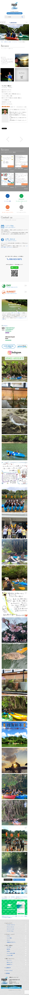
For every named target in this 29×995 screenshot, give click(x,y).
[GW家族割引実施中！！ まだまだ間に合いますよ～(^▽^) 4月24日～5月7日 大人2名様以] (14, 369)
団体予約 (8, 949)
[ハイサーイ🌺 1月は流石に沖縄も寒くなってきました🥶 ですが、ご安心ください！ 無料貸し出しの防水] (14, 708)
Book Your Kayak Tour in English (14, 13)
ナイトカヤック (14, 41)
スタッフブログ (9, 970)
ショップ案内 (9, 938)
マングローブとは (10, 931)
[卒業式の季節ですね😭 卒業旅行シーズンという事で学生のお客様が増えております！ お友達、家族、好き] (14, 525)
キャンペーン (9, 960)
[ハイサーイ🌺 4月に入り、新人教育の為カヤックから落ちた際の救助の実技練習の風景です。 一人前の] (14, 447)
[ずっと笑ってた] (21, 139)
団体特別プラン (9, 964)
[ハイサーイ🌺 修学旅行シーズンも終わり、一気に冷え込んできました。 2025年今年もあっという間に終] (14, 760)
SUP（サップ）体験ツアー (16, 312)
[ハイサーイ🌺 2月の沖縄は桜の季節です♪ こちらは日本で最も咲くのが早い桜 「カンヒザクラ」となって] (14, 630)
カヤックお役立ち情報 (11, 953)
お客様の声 (8, 967)
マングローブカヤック (11, 924)
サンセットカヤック (10, 926)
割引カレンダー (9, 962)
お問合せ (8, 951)
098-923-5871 (13, 22)
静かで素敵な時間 (19, 168)
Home (2, 41)
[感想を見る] (7, 161)
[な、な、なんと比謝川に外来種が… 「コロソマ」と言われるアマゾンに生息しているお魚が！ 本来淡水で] (14, 656)
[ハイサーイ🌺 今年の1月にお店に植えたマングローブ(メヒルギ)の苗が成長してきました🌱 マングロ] (14, 395)
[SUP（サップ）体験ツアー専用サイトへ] (14, 305)
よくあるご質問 (9, 955)
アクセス (8, 935)
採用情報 (8, 973)
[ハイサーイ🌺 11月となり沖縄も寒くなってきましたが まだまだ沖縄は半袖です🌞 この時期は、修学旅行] (14, 812)
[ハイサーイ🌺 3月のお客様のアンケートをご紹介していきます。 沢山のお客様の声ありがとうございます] (14, 473)
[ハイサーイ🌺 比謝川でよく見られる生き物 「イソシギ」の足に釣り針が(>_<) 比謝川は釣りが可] (14, 421)
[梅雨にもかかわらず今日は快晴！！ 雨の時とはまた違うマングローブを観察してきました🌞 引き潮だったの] (14, 864)
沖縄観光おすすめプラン (11, 942)
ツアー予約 (9, 947)
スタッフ (8, 940)
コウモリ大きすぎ (5, 186)
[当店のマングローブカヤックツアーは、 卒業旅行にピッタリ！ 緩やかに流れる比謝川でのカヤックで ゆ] (14, 552)
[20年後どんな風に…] (7, 139)
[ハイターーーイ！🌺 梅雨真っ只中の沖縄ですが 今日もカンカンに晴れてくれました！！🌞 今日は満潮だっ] (14, 838)
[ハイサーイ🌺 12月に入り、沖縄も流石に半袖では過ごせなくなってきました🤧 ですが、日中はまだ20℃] (14, 786)
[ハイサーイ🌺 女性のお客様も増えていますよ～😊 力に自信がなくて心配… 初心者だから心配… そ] (14, 499)
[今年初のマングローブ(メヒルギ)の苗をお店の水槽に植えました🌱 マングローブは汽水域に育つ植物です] (14, 682)
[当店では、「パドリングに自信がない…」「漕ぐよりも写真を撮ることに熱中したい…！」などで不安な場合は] (14, 578)
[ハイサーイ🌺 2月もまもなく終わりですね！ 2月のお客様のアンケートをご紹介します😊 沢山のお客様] (14, 604)
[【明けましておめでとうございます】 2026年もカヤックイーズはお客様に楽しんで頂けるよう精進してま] (14, 734)
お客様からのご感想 (7, 41)
